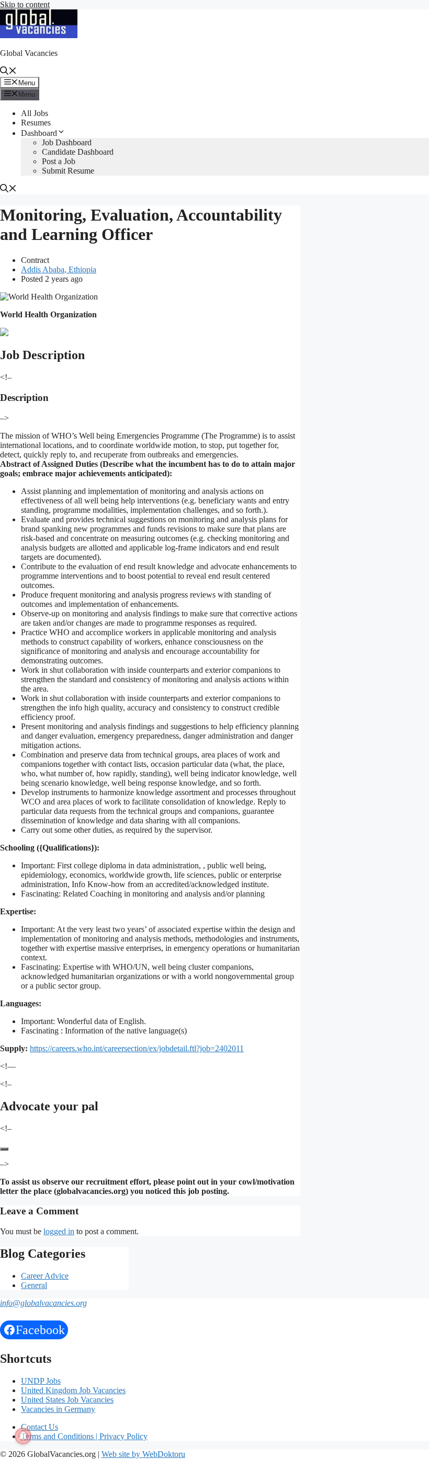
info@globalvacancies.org (43, 1303)
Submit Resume (68, 170)
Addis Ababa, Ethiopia (58, 269)
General (34, 1285)
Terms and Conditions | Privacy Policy (84, 1436)
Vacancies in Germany (58, 1409)
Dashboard (39, 133)
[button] (8, 71)
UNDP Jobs (41, 1380)
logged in (58, 1231)
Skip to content (25, 4)
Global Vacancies (29, 53)
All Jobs (34, 113)
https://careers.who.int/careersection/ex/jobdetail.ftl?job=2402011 (137, 1048)
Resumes (36, 122)
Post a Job (58, 161)
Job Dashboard (67, 142)
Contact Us (39, 1426)
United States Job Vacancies (67, 1399)
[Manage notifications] (23, 1436)
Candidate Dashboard (78, 151)
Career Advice (45, 1275)
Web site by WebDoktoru (143, 1454)
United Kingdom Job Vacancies (73, 1390)
